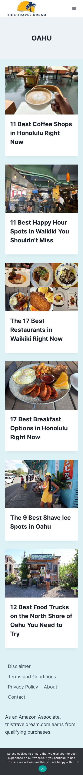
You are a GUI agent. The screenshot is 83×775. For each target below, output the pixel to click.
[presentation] (41, 90)
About (50, 687)
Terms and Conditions (32, 676)
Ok (42, 768)
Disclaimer (19, 666)
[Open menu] (74, 8)
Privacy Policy (23, 687)
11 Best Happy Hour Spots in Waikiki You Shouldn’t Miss (39, 231)
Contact (16, 697)
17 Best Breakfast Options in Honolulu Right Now (39, 428)
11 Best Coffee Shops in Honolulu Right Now (41, 132)
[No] (78, 762)
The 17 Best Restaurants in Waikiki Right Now (36, 329)
